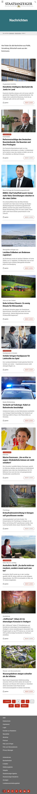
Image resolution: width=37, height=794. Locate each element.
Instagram (12, 791)
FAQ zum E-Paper (8, 744)
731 (11, 706)
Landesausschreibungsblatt (11, 783)
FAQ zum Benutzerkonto (10, 747)
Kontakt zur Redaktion (9, 731)
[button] (3, 791)
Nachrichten (18, 33)
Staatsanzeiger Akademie (10, 777)
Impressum (6, 724)
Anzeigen (5, 780)
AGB (4, 718)
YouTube (16, 791)
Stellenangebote (8, 767)
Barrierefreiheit (7, 760)
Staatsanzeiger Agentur (10, 773)
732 (17, 706)
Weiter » (24, 706)
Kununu (29, 791)
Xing (20, 791)
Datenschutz (6, 721)
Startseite (11, 33)
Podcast (5, 740)
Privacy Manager (8, 750)
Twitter (8, 791)
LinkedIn (24, 791)
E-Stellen (5, 764)
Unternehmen (7, 757)
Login (4, 727)
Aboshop (5, 737)
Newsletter (6, 734)
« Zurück (7, 701)
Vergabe (5, 770)
